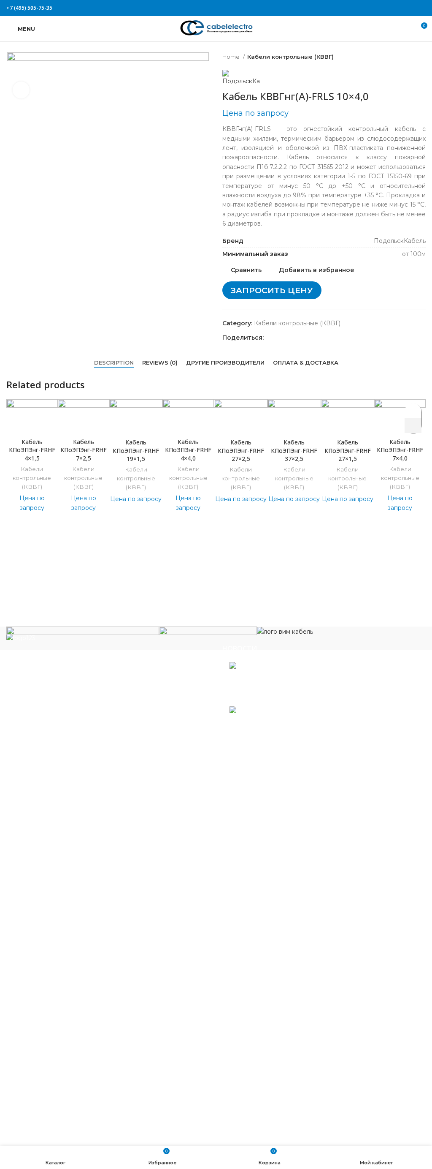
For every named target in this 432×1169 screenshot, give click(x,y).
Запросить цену (272, 290)
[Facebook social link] (382, 8)
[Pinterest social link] (401, 8)
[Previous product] (404, 57)
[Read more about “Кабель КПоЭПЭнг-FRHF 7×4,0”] (413, 425)
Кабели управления (44, 1086)
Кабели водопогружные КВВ (58, 831)
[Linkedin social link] (411, 8)
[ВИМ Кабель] (285, 631)
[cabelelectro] (208, 633)
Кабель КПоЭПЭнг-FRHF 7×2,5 (83, 450)
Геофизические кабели (49, 856)
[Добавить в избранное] (413, 410)
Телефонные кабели (45, 1073)
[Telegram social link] (421, 8)
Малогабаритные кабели (51, 893)
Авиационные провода (48, 819)
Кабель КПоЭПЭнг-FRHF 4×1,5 (32, 450)
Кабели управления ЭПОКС (56, 843)
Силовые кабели (39, 1015)
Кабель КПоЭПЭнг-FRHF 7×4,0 (400, 450)
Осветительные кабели (49, 989)
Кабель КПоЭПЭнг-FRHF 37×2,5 (294, 450)
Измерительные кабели (50, 868)
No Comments (285, 697)
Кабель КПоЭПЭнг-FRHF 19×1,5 (136, 450)
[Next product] (421, 57)
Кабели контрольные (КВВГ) (290, 56)
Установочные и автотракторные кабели (75, 1098)
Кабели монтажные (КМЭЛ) (55, 952)
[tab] (114, 363)
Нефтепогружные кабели (52, 964)
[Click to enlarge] (21, 90)
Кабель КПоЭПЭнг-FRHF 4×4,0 (188, 450)
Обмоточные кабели (45, 977)
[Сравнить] (32, 422)
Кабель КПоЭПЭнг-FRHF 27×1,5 (347, 450)
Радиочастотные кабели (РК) (58, 1002)
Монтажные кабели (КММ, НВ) (61, 939)
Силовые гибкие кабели (50, 1060)
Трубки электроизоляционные (60, 1111)
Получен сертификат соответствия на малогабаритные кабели (308, 682)
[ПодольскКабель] (82, 637)
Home (231, 56)
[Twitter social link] (392, 8)
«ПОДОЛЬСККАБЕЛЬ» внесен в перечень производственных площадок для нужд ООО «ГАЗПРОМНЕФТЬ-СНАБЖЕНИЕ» (322, 729)
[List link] (108, 709)
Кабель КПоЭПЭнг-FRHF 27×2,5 (241, 450)
